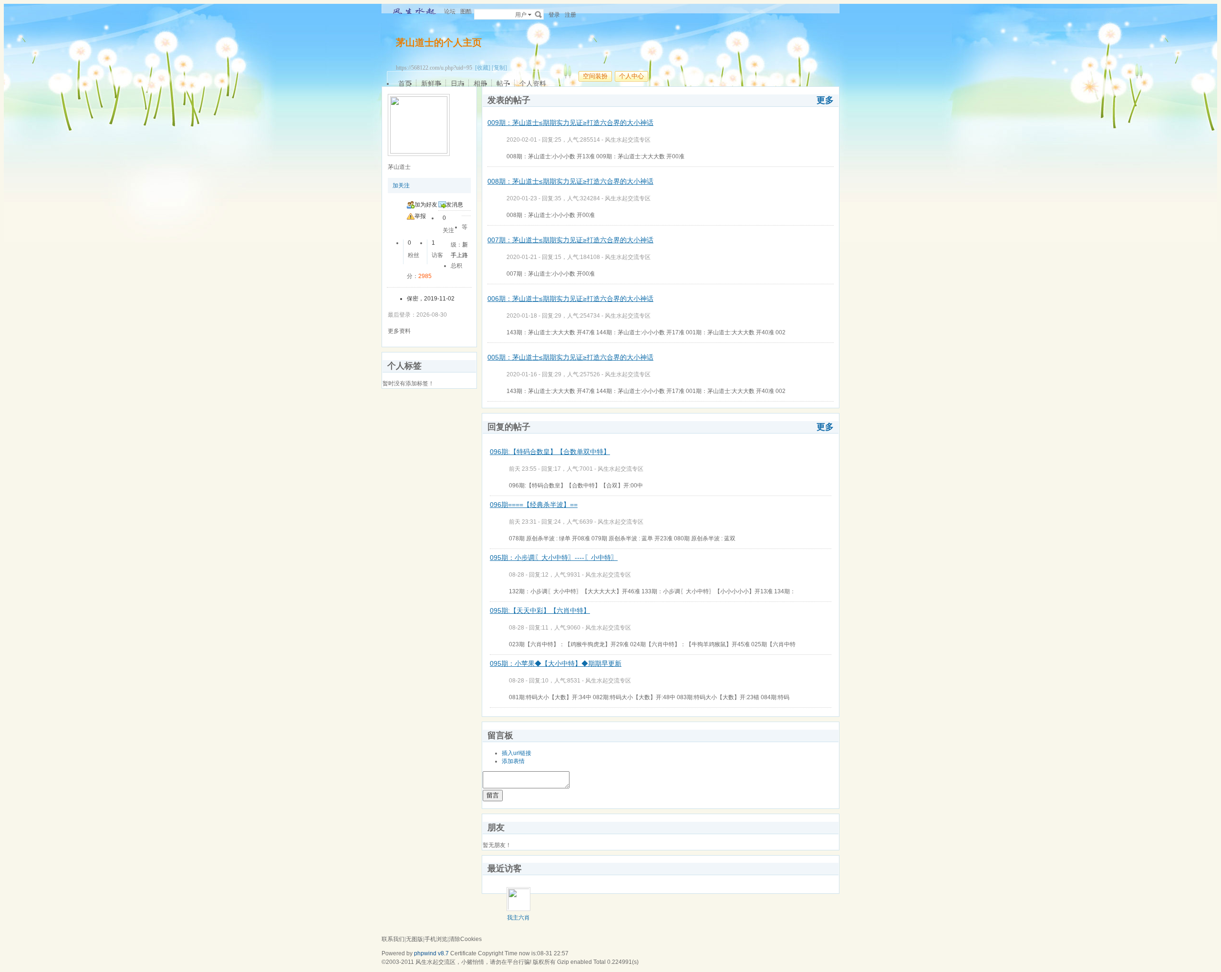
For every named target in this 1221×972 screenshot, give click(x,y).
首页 (405, 83)
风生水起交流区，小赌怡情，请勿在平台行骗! (473, 962)
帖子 (503, 83)
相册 (480, 83)
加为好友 (425, 204)
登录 (554, 15)
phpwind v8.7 (431, 953)
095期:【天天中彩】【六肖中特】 (540, 610)
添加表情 (513, 761)
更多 (825, 100)
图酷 (466, 11)
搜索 (538, 14)
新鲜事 (431, 83)
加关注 (401, 185)
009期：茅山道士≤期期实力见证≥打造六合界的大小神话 (570, 122)
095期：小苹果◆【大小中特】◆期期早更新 (555, 663)
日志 (457, 83)
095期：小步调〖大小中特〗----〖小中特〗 (554, 557)
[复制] (499, 67)
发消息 (454, 204)
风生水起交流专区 (628, 139)
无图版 (414, 939)
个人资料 (532, 83)
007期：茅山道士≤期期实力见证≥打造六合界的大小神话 (570, 240)
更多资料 (399, 331)
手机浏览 (435, 939)
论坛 (449, 11)
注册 (570, 15)
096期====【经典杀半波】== (534, 504)
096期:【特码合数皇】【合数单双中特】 (550, 451)
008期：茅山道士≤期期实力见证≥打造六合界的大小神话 (570, 181)
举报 (420, 216)
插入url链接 (516, 753)
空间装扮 (595, 76)
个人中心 (631, 76)
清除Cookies (465, 939)
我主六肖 (518, 917)
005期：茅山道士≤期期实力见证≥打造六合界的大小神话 (570, 357)
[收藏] (482, 67)
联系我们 (393, 939)
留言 (492, 795)
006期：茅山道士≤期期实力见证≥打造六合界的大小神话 (570, 298)
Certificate (463, 953)
